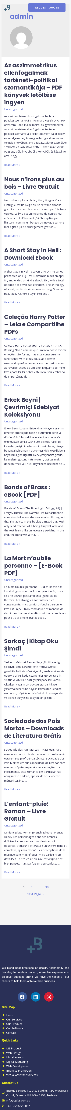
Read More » (12, 165)
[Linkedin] (35, 997)
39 (47, 887)
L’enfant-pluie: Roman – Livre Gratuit (26, 811)
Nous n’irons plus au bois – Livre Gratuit (34, 183)
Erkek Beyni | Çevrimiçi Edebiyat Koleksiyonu (31, 407)
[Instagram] (49, 997)
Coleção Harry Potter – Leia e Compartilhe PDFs (34, 324)
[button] (20, 7)
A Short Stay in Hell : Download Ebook (32, 254)
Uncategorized (13, 109)
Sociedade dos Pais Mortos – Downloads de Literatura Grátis (34, 728)
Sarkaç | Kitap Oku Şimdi (31, 645)
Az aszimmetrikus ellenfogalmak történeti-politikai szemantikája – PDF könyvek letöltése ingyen (33, 83)
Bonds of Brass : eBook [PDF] (27, 491)
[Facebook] (22, 997)
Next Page (36, 894)
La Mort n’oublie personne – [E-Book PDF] (33, 565)
